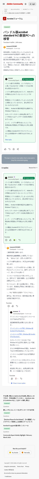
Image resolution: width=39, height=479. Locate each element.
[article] (19, 208)
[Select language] (25, 4)
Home (5, 9)
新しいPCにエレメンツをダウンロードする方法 (18, 410)
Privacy (27, 466)
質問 (5, 11)
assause (10, 78)
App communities (15, 9)
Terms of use (20, 466)
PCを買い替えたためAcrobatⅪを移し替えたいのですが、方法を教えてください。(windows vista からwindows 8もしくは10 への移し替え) (19, 398)
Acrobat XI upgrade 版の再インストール (16, 425)
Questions (6, 406)
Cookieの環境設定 (9, 470)
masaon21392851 (11, 46)
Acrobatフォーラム (28, 9)
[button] (3, 5)
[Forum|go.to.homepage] (15, 4)
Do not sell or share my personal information (16, 473)
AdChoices (8, 476)
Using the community (9, 466)
